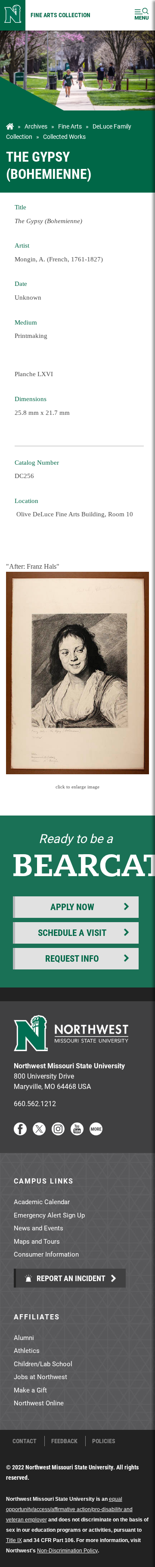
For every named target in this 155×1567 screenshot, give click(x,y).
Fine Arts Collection (60, 15)
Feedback (64, 1441)
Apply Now (72, 907)
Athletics (27, 1350)
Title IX (14, 1540)
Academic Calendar (42, 1201)
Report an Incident (70, 1278)
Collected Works (64, 137)
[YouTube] (77, 1132)
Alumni (24, 1337)
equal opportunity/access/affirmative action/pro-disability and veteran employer (69, 1509)
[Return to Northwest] (12, 15)
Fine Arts (70, 126)
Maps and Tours (37, 1241)
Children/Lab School (43, 1363)
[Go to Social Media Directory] (96, 1132)
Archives (36, 126)
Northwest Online (39, 1402)
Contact (24, 1441)
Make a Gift (30, 1390)
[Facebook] (20, 1132)
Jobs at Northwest (40, 1376)
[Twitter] (39, 1132)
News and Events (38, 1228)
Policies (103, 1441)
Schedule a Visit (72, 932)
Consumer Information (46, 1254)
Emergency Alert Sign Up (49, 1215)
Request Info (72, 958)
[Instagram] (58, 1132)
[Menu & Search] (141, 15)
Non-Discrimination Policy (67, 1551)
